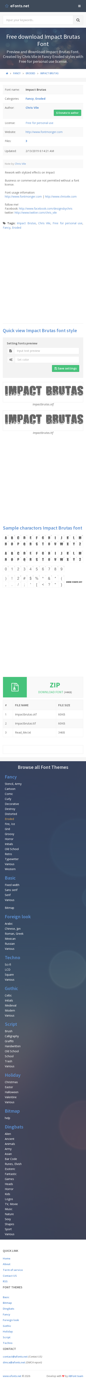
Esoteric (10, 1169)
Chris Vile (20, 163)
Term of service (13, 1270)
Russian (10, 944)
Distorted (11, 814)
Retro (8, 854)
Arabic (9, 923)
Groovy (9, 834)
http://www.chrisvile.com (61, 196)
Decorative (12, 804)
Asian (8, 1154)
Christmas (11, 1082)
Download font (55, 692)
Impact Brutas (26, 223)
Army (8, 1149)
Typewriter (12, 859)
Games (9, 1179)
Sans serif (11, 890)
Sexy (8, 1219)
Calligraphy (12, 1036)
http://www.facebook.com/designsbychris (45, 208)
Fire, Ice (10, 824)
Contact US (10, 1275)
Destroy (10, 809)
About (6, 1264)
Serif (8, 895)
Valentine (11, 1097)
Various (9, 864)
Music (8, 1209)
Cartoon (10, 789)
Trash (8, 1061)
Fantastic (11, 1174)
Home (6, 1258)
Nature (9, 1214)
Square (9, 974)
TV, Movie (11, 1204)
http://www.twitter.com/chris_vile (36, 212)
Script (11, 1024)
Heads (9, 1184)
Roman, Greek (14, 934)
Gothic (11, 988)
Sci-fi (8, 964)
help (7, 1118)
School (9, 1056)
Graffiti (9, 1041)
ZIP (55, 684)
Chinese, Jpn (13, 928)
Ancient (9, 1139)
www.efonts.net (12, 1376)
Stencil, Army (13, 784)
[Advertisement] (43, 276)
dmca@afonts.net (14, 1362)
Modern (10, 1010)
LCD (7, 969)
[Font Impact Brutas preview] (43, 561)
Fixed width (12, 885)
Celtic (8, 995)
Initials (9, 844)
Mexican (10, 939)
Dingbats (14, 1127)
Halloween (11, 1092)
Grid (7, 829)
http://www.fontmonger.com (44, 132)
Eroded (16, 227)
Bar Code (11, 1159)
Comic (9, 794)
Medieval (10, 1005)
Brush (8, 1031)
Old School (12, 849)
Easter (9, 1087)
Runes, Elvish (13, 1164)
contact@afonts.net (15, 1356)
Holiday (13, 1075)
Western (10, 869)
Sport (8, 1229)
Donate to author (68, 113)
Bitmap (9, 908)
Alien (8, 1134)
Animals (10, 1144)
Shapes (9, 1224)
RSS (5, 1281)
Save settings (67, 368)
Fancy (6, 227)
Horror (9, 839)
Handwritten (13, 1046)
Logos (9, 1199)
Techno (12, 957)
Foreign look (18, 916)
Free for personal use (39, 123)
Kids (7, 1194)
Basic (10, 878)
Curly (8, 799)
